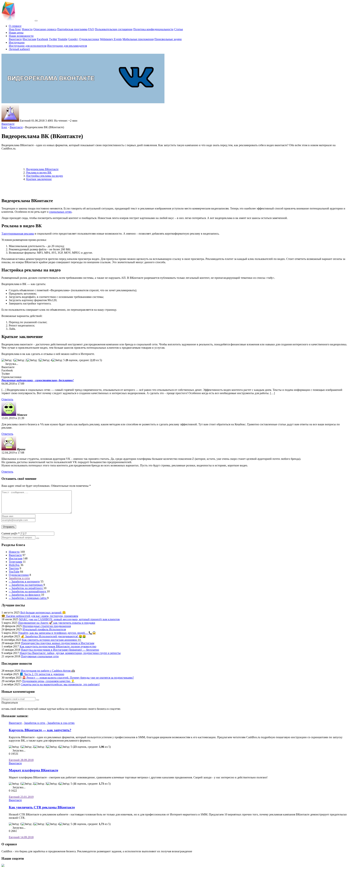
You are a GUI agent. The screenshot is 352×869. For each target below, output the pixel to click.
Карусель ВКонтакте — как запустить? (40, 730)
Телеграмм (15, 561)
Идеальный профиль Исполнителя (44, 629)
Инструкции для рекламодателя (67, 45)
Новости (27, 29)
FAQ (91, 29)
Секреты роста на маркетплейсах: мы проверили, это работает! (60, 684)
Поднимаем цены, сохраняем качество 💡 (48, 681)
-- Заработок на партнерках (26, 584)
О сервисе (15, 26)
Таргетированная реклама (17, 233)
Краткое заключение (39, 179)
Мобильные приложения (138, 39)
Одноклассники (89, 39)
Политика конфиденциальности (153, 29)
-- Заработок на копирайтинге (28, 591)
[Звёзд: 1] (7, 360)
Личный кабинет (19, 49)
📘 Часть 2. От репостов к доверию (42, 674)
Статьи (178, 29)
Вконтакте (15, 39)
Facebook (42, 39)
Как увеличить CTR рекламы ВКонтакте (42, 807)
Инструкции (17, 42)
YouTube (14, 571)
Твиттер (14, 568)
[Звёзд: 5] (58, 360)
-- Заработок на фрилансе (25, 594)
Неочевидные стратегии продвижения (47, 626)
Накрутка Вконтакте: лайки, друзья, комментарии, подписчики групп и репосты (70, 653)
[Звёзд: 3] (33, 360)
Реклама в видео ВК (39, 172)
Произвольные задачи (168, 39)
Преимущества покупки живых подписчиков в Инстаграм (57, 643)
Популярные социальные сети (40, 656)
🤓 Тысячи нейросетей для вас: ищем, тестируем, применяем (39, 616)
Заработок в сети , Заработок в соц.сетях (49, 722)
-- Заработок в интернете (24, 581)
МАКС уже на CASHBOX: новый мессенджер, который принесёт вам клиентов (69, 619)
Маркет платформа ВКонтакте (33, 770)
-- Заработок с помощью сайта (28, 598)
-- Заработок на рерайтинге (26, 588)
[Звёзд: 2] (20, 360)
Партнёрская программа (72, 29)
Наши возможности (21, 35)
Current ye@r (10, 533)
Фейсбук (14, 565)
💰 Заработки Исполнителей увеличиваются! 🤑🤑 (53, 636)
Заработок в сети (19, 578)
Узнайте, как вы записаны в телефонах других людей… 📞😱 (57, 632)
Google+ (73, 39)
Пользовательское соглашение (114, 29)
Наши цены (16, 32)
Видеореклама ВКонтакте (42, 169)
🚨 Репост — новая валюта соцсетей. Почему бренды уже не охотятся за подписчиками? (78, 677)
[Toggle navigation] (36, 20)
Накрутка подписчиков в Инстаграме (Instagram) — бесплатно (60, 649)
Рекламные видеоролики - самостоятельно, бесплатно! (37, 380)
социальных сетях (60, 211)
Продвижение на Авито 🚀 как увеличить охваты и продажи (56, 622)
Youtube (62, 39)
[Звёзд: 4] (45, 360)
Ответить (7, 399)
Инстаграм (29, 39)
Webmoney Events (111, 39)
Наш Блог (15, 29)
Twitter (53, 39)
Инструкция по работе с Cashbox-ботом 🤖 (48, 670)
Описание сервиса (44, 29)
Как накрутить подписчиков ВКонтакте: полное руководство (58, 646)
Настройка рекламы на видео (44, 175)
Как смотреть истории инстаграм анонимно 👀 (51, 639)
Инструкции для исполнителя (27, 45)
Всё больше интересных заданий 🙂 (43, 612)
